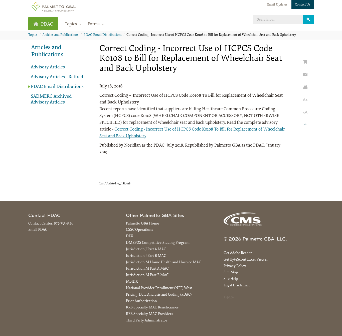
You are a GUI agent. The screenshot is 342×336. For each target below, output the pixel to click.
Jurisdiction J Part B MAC (146, 256)
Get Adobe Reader (238, 253)
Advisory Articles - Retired (57, 77)
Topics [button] (71, 24)
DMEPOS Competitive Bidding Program (158, 243)
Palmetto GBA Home (142, 224)
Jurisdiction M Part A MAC (147, 269)
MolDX (132, 282)
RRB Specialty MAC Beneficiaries (152, 307)
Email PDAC (37, 230)
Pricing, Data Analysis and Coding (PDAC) (159, 295)
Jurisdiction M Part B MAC (147, 275)
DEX (129, 236)
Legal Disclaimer (237, 285)
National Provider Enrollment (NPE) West (159, 288)
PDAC (47, 24)
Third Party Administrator (146, 320)
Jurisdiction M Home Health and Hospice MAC (163, 262)
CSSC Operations (139, 230)
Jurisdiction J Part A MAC (146, 249)
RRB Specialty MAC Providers (149, 314)
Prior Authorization (141, 301)
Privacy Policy (235, 266)
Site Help (231, 279)
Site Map (231, 272)
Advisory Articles (48, 67)
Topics (33, 35)
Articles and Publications (61, 35)
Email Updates (277, 4)
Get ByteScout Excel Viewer (246, 260)
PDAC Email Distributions (103, 35)
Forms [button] (94, 24)
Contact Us (302, 4)
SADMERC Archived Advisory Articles (51, 99)
